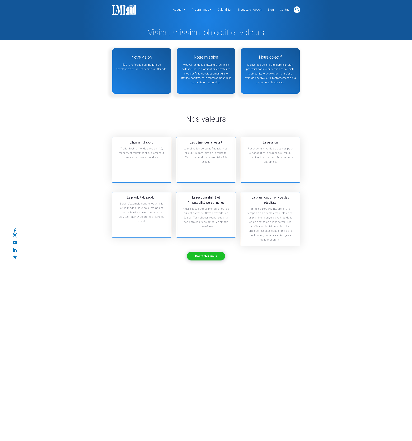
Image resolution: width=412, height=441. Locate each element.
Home (185, 43)
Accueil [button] (178, 9)
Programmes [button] (200, 9)
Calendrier (225, 9)
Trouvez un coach (250, 9)
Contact (285, 9)
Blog (271, 9)
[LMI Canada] (124, 10)
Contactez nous (206, 256)
